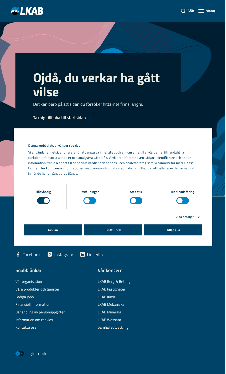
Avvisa (53, 230)
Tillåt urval (113, 230)
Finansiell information (32, 304)
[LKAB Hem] (27, 11)
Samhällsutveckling (113, 327)
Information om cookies (34, 320)
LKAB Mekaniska (111, 304)
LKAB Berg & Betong (114, 282)
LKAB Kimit (106, 297)
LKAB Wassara (109, 320)
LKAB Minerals (109, 312)
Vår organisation (28, 282)
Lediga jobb (24, 297)
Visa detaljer (185, 216)
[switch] (89, 200)
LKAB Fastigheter (111, 289)
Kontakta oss (25, 327)
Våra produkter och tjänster (37, 289)
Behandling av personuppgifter (40, 312)
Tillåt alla (173, 230)
